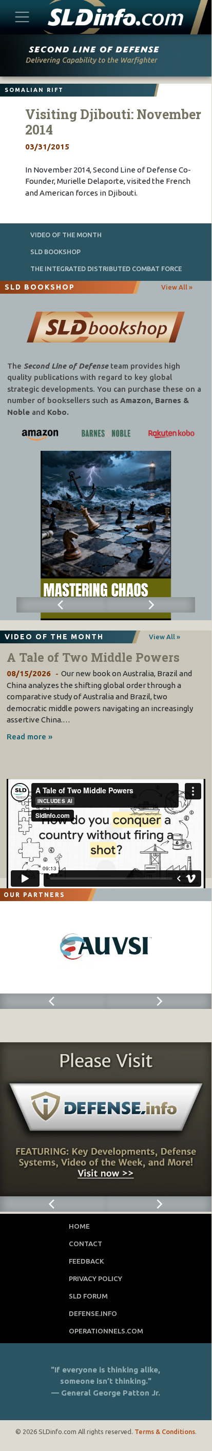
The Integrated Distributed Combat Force (106, 268)
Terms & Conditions (164, 1431)
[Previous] (61, 605)
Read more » (29, 736)
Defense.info (93, 1313)
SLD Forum (88, 1296)
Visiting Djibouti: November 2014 (113, 122)
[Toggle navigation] (22, 17)
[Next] (150, 605)
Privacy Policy (95, 1278)
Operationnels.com (106, 1331)
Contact (85, 1243)
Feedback (86, 1261)
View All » (176, 287)
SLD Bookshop (55, 251)
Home (79, 1226)
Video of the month (66, 234)
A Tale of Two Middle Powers (93, 657)
